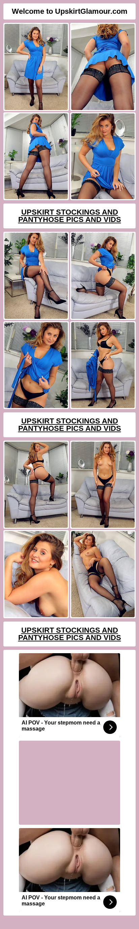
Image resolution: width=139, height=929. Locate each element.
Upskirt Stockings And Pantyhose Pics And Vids (69, 216)
